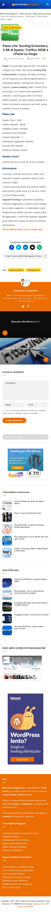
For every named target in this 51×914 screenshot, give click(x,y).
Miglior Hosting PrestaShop (14, 847)
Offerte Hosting (25, 14)
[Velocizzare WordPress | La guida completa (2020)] (7, 583)
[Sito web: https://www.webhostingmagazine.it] (23, 306)
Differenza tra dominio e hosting (16, 877)
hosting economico (16, 270)
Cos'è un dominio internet (13, 874)
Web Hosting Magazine (9, 14)
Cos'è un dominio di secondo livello (18, 870)
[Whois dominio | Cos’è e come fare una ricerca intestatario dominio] (7, 595)
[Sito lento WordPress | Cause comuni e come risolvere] (7, 630)
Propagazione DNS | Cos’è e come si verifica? (31, 615)
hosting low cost (33, 270)
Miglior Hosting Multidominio (14, 843)
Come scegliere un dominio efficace (18, 867)
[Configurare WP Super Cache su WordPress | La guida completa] (7, 606)
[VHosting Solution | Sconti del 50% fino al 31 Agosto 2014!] (7, 540)
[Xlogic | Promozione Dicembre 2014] (7, 517)
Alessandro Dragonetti (26, 290)
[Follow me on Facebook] (28, 306)
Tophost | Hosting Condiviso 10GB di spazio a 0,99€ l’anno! (31, 549)
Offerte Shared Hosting (42, 14)
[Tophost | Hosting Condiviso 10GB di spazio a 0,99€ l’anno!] (7, 552)
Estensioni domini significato (15, 881)
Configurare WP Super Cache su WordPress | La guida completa (31, 604)
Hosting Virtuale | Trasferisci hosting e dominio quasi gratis (29, 526)
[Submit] (45, 436)
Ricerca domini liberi (11, 887)
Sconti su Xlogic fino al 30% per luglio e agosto (29, 502)
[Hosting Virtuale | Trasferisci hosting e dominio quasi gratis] (7, 529)
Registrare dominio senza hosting (17, 884)
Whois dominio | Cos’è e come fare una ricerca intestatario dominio (29, 592)
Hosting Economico (10, 837)
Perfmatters (29, 906)
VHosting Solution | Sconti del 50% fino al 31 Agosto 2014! (31, 538)
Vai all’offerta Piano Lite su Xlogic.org (22, 229)
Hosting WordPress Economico (16, 840)
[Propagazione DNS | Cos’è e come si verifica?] (7, 618)
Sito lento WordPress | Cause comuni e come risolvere (29, 627)
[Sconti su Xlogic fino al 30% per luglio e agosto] (7, 505)
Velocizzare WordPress (12, 850)
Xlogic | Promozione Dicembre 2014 (27, 513)
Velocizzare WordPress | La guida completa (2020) (30, 580)
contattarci (7, 816)
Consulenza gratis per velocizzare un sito (20, 833)
